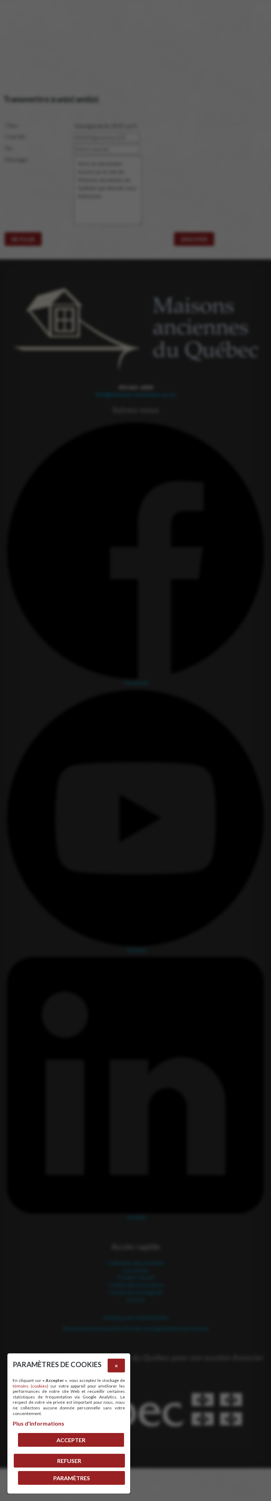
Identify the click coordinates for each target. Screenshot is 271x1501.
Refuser (69, 1460)
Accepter (70, 1440)
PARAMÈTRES (71, 1478)
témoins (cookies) (30, 1386)
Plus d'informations (38, 1423)
